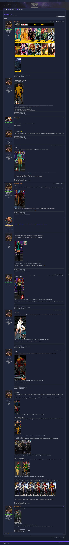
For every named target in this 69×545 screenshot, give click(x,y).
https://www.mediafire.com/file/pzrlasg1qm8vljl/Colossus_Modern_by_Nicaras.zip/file (31, 380)
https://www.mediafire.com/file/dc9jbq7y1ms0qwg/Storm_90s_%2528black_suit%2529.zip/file (35, 454)
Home (6, 9)
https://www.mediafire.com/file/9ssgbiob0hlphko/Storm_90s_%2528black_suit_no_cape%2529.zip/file (36, 455)
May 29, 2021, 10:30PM (17, 21)
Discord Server (14, 9)
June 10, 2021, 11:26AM (17, 117)
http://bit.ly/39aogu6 (22, 74)
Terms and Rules (61, 542)
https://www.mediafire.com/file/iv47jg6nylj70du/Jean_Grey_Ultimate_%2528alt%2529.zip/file (32, 435)
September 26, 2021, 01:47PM (18, 217)
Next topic (63, 16)
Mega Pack (39, 263)
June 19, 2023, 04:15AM (17, 349)
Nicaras (9, 28)
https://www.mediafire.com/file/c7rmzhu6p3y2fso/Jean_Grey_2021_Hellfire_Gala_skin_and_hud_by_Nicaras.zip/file (35, 299)
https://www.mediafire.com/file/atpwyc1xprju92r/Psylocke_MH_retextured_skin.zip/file (31, 414)
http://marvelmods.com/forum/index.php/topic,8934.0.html (27, 123)
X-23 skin (33, 263)
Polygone (9, 121)
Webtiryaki (7, 542)
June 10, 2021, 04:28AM (17, 78)
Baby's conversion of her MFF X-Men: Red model (41, 149)
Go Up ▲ (64, 542)
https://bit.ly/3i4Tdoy (22, 113)
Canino (9, 224)
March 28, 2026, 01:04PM (17, 506)
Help (57, 542)
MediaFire (20, 523)
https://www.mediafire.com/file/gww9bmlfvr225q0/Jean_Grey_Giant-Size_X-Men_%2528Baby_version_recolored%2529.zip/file (37, 172)
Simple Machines (10, 543)
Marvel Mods (7, 5)
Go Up (5, 533)
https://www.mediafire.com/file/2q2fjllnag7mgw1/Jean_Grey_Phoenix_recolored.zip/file (31, 476)
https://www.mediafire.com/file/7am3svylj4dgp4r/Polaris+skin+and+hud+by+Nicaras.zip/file (32, 261)
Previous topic (58, 16)
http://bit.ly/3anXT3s (22, 76)
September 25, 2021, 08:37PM (18, 183)
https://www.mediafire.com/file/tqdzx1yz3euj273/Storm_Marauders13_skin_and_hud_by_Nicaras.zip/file (34, 339)
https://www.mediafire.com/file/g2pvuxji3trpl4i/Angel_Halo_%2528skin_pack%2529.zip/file (32, 496)
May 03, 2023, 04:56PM (17, 310)
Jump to (53, 537)
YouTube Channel (20, 9)
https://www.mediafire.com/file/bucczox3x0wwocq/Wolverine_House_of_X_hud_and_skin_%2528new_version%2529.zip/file (37, 208)
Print (64, 533)
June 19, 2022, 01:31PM (17, 274)
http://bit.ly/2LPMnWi (27, 75)
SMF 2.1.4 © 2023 (6, 543)
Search (10, 9)
